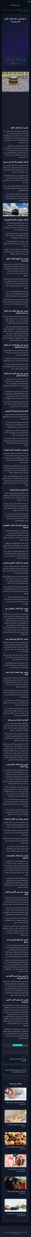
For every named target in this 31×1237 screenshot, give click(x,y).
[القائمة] (29, 1)
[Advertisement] (15, 39)
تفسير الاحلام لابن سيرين (17, 9)
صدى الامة (27, 9)
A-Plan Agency (14, 1233)
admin (12, 63)
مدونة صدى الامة (15, 5)
